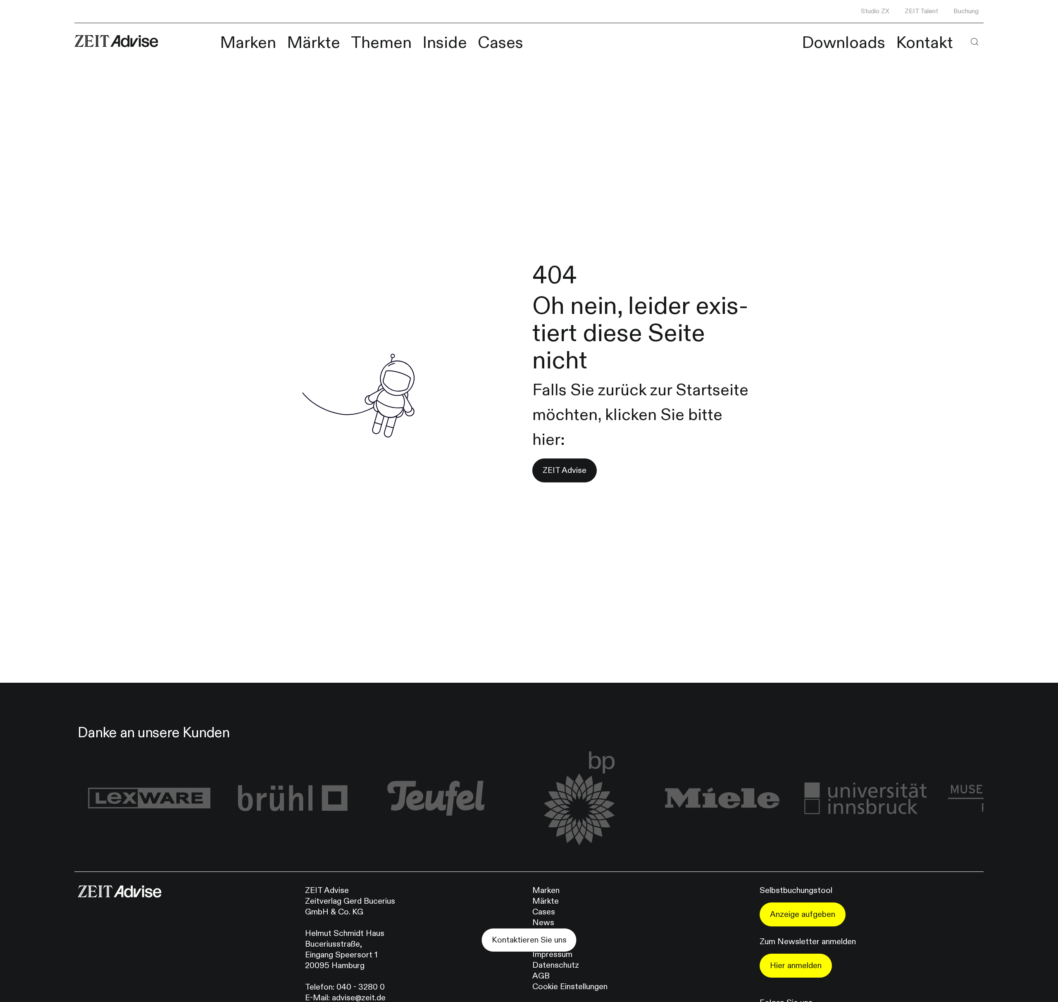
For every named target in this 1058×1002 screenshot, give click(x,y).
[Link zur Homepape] (116, 41)
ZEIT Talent (921, 11)
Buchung (966, 11)
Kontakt (924, 43)
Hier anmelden (796, 965)
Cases (500, 43)
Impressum (552, 954)
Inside (444, 43)
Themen (381, 43)
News (543, 922)
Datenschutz (555, 965)
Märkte (313, 43)
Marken (248, 43)
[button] (974, 41)
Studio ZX (875, 11)
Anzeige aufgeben (802, 914)
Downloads (843, 43)
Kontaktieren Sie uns (529, 940)
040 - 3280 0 (360, 987)
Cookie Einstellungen (570, 986)
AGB (541, 976)
